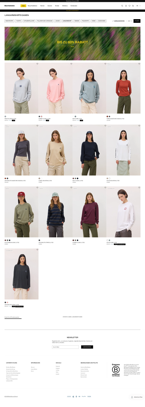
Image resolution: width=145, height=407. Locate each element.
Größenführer (9, 376)
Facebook (58, 366)
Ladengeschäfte (9, 380)
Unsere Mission (34, 369)
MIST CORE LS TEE (77, 118)
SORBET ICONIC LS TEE (44, 118)
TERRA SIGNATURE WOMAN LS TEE (115, 118)
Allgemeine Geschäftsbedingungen (13, 373)
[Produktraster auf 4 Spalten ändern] (129, 21)
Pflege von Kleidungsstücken (12, 378)
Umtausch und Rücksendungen (12, 375)
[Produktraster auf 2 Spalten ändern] (126, 21)
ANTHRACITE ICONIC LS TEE (12, 304)
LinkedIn (57, 374)
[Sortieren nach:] (113, 21)
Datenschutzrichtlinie (85, 371)
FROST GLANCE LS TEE (10, 118)
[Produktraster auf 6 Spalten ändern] (131, 21)
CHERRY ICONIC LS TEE (79, 242)
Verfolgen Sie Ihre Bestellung (12, 371)
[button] (122, 6)
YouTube (57, 370)
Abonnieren (87, 347)
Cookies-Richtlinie (84, 369)
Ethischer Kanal (84, 375)
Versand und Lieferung (10, 369)
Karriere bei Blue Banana (85, 367)
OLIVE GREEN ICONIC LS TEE (12, 242)
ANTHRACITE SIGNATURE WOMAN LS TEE (15, 180)
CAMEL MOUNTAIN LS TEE (45, 180)
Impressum (83, 373)
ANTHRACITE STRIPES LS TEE (46, 242)
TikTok (57, 372)
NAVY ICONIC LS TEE (78, 180)
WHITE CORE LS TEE (112, 242)
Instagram (58, 368)
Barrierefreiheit (84, 376)
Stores (32, 371)
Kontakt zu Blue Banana (10, 367)
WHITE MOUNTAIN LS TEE (113, 180)
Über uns (32, 367)
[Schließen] (143, 10)
